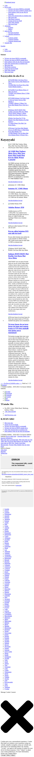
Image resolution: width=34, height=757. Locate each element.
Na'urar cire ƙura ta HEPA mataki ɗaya (20, 10)
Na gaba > (17, 383)
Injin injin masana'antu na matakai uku (19, 15)
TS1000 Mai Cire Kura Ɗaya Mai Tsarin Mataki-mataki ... (18, 85)
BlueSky (3, 451)
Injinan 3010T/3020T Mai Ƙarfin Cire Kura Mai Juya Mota (18, 256)
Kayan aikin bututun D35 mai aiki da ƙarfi (18, 232)
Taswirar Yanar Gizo (23, 436)
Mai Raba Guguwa (14, 19)
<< (1, 383)
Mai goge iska (12, 17)
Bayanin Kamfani (13, 32)
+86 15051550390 (10, 411)
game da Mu (8, 31)
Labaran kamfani (13, 39)
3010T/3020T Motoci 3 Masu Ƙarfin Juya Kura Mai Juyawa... (17, 114)
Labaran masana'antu (14, 41)
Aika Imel (4, 450)
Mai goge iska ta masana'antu (9, 439)
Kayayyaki (8, 7)
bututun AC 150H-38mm (18, 189)
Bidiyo (10, 29)
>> (21, 383)
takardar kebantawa (14, 34)
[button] (17, 717)
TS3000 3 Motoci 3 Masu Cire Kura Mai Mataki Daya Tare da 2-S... (18, 104)
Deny (8, 755)
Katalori (10, 27)
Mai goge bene (12, 24)
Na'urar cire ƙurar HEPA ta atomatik (19, 9)
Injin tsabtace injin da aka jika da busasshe (17, 62)
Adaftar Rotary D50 (16, 207)
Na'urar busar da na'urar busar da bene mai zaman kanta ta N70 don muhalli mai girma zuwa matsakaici (18, 328)
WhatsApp (4, 453)
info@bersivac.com (10, 415)
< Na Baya (5, 383)
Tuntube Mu (8, 43)
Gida (6, 5)
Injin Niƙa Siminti (13, 22)
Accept (3, 755)
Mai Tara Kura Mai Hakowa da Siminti (16, 441)
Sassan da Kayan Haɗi (15, 21)
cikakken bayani (17, 182)
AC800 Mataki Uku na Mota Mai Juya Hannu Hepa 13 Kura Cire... (18, 134)
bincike (10, 182)
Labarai (7, 36)
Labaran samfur (13, 38)
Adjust (13, 755)
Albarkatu (7, 26)
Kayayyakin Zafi (11, 436)
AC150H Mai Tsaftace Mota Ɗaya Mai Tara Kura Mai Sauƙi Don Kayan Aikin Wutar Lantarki (17, 155)
